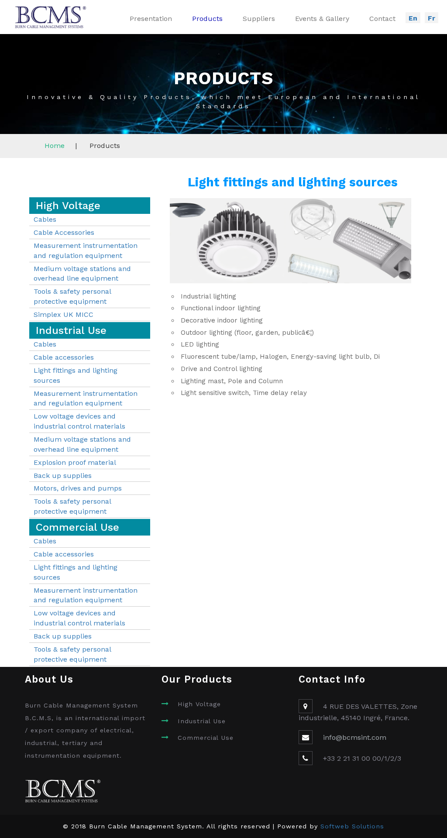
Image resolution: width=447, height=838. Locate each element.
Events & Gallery (322, 18)
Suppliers (259, 18)
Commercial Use (206, 737)
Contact (382, 18)
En (413, 18)
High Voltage (199, 704)
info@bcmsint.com (354, 737)
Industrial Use (202, 721)
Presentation (151, 18)
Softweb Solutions (352, 826)
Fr (431, 18)
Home (55, 145)
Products (207, 18)
